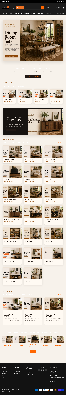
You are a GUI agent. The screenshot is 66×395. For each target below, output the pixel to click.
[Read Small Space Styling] (33, 303)
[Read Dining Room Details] (53, 303)
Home (3, 13)
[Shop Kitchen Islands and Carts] (33, 40)
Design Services (29, 372)
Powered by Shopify (6, 391)
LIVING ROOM (48, 13)
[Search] (42, 7)
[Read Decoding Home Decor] (12, 303)
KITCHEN (33, 13)
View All (60, 86)
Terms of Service (17, 369)
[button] (58, 7)
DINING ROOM (40, 13)
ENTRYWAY (26, 13)
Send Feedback (29, 374)
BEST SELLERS (18, 13)
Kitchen (3, 375)
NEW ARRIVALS (9, 13)
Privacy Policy (17, 373)
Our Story (8, 1)
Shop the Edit (11, 129)
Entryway (4, 377)
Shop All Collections (33, 76)
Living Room (4, 373)
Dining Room (4, 371)
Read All (60, 294)
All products (60, 13)
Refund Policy (17, 371)
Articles (3, 1)
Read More (7, 322)
